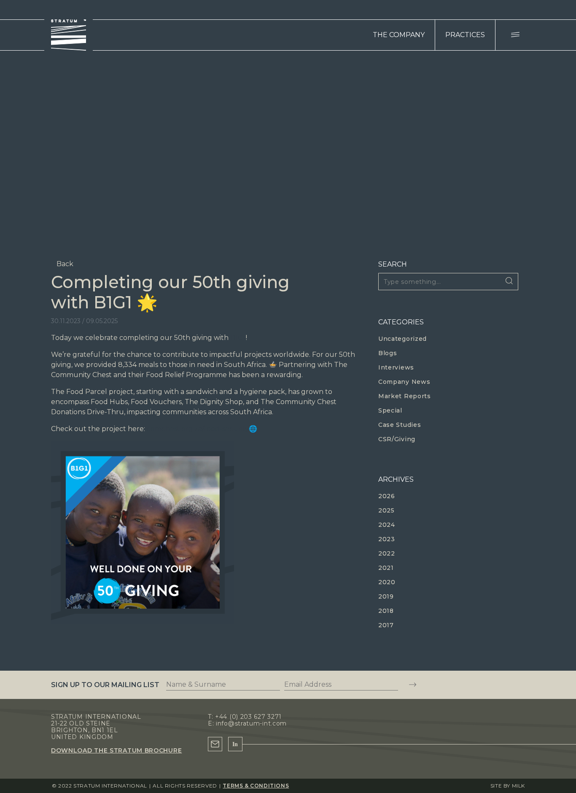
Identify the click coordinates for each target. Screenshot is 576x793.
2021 (386, 568)
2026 (386, 496)
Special (390, 410)
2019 (386, 596)
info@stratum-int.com (251, 723)
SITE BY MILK (507, 785)
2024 (386, 525)
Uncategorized (402, 339)
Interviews (396, 367)
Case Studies (399, 425)
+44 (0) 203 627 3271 (248, 716)
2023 (386, 539)
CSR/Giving (396, 439)
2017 (386, 625)
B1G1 (238, 338)
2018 (386, 611)
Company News (404, 382)
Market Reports (404, 396)
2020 (387, 582)
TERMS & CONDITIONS (256, 785)
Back (65, 264)
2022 (386, 553)
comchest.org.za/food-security (198, 429)
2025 (386, 510)
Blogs (387, 353)
